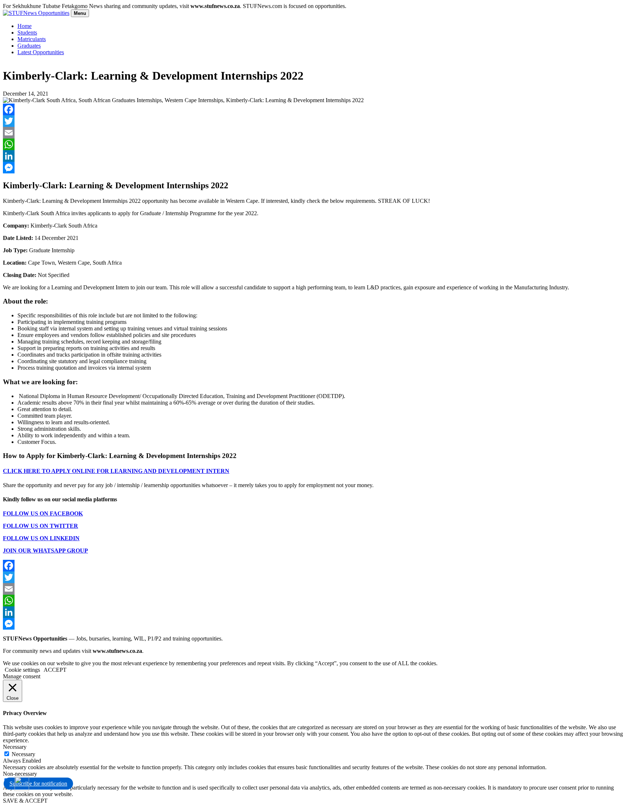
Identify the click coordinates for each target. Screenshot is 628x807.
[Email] (314, 132)
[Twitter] (314, 121)
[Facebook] (314, 109)
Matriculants (31, 39)
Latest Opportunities (40, 52)
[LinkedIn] (314, 156)
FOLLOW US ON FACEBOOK (43, 513)
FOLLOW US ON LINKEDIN (41, 538)
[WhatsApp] (314, 144)
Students (27, 32)
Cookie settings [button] (22, 670)
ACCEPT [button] (55, 670)
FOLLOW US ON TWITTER (40, 526)
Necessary (23, 754)
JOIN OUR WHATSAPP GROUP (45, 550)
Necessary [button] (15, 747)
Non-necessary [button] (20, 774)
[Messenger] (314, 167)
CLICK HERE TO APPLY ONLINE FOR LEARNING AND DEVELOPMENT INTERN (116, 471)
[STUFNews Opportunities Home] (36, 13)
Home (24, 26)
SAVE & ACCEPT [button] (25, 801)
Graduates (29, 46)
